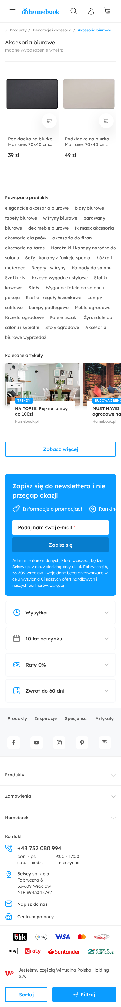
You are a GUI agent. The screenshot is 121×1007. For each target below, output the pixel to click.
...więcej (57, 585)
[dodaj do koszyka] (49, 120)
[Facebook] (13, 742)
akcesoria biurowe (37, 208)
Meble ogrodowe (92, 307)
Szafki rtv (16, 277)
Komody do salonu (91, 268)
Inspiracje (46, 718)
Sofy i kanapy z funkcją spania (58, 258)
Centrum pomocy (35, 916)
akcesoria (94, 228)
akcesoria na (25, 248)
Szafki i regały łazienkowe (54, 297)
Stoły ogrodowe (62, 327)
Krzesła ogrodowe (25, 317)
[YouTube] (36, 742)
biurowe (89, 208)
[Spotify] (105, 742)
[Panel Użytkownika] (91, 11)
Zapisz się (60, 545)
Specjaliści (76, 718)
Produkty (17, 718)
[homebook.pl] (41, 11)
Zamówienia (18, 796)
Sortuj (26, 994)
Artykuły (105, 718)
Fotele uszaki (64, 317)
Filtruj (88, 994)
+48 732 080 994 (39, 848)
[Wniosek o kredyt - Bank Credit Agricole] (100, 951)
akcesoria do (72, 238)
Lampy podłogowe (49, 307)
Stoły (35, 287)
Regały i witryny (49, 268)
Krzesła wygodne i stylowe (60, 277)
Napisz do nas (32, 904)
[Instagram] (59, 742)
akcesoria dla (25, 238)
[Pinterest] (82, 742)
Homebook (17, 817)
